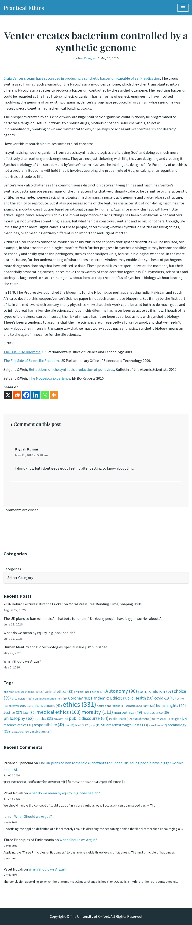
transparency (20, 731)
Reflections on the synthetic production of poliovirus (71, 369)
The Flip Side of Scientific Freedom (31, 360)
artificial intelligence (89, 691)
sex (95, 725)
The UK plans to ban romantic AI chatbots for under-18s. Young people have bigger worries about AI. (83, 618)
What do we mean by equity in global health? (39, 632)
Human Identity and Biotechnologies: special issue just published (55, 647)
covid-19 (165, 698)
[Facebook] (26, 395)
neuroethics (128, 712)
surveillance (158, 725)
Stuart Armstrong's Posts (124, 725)
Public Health (120, 719)
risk (69, 725)
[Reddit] (17, 395)
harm (149, 706)
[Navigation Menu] (182, 8)
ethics (79, 704)
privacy (61, 719)
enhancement (46, 705)
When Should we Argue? (22, 661)
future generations (111, 705)
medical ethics (58, 712)
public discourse (88, 718)
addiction (27, 691)
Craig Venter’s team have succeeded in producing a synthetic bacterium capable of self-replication (82, 78)
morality (97, 712)
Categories (12, 569)
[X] (8, 395)
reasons (162, 719)
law (29, 712)
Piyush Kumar (26, 449)
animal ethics (59, 691)
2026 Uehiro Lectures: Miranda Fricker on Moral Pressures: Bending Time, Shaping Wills (73, 604)
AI (40, 691)
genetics (134, 705)
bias (143, 691)
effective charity (20, 705)
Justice (13, 712)
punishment (144, 719)
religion (179, 719)
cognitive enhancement (50, 698)
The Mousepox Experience (49, 378)
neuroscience (156, 712)
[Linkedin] (35, 395)
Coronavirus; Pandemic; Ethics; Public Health (111, 698)
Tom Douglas (87, 58)
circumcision (21, 698)
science (82, 725)
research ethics (18, 725)
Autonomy (121, 691)
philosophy (19, 718)
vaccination (41, 731)
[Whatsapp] (45, 395)
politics (43, 718)
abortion (12, 691)
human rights (171, 705)
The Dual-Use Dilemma (22, 352)
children (161, 691)
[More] (54, 395)
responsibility (49, 724)
